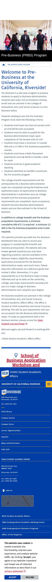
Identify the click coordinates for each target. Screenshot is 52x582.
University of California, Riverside (20, 384)
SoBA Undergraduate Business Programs (20, 528)
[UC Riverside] (6, 374)
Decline (30, 577)
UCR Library (6, 412)
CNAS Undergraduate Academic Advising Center (23, 522)
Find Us (8, 490)
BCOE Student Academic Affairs (16, 516)
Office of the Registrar (12, 535)
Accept (12, 577)
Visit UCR (5, 449)
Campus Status (8, 418)
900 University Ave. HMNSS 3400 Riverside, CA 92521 (9, 469)
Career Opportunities (11, 431)
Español (4, 437)
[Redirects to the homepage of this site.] (4, 65)
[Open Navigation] (49, 384)
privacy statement (13, 571)
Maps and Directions (10, 443)
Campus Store (7, 424)
